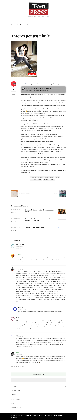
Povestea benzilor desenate (34, 228)
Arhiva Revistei (15, 390)
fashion (34, 177)
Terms (13, 403)
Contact (13, 394)
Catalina (18, 254)
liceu (46, 177)
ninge (57, 177)
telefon (46, 179)
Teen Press (13, 88)
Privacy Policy (15, 399)
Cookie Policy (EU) (16, 407)
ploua (39, 179)
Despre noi (14, 386)
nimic (51, 177)
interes (40, 177)
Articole (22, 31)
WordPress (14, 417)
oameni (34, 179)
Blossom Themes (52, 415)
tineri (52, 179)
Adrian (18, 352)
